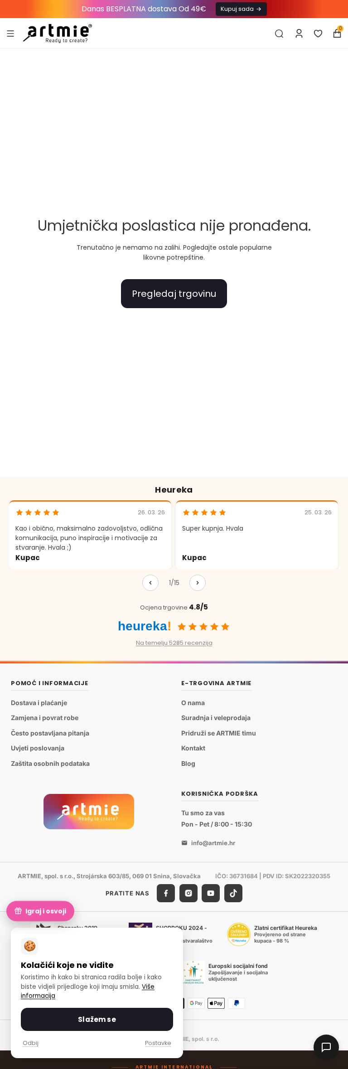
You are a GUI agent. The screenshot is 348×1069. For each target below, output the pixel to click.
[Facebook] (166, 893)
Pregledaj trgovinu (174, 293)
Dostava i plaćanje (39, 702)
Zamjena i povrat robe (44, 717)
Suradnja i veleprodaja (216, 717)
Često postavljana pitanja (50, 733)
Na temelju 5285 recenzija (174, 642)
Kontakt (193, 748)
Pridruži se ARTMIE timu (218, 733)
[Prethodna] (150, 583)
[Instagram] (188, 893)
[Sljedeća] (197, 583)
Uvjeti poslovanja (37, 748)
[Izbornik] (10, 33)
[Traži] (279, 34)
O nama (193, 702)
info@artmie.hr (213, 842)
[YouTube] (211, 893)
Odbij (31, 1043)
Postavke (158, 1043)
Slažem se (97, 1019)
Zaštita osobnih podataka (50, 763)
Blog (188, 763)
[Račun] (299, 34)
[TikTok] (233, 893)
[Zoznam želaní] (318, 33)
